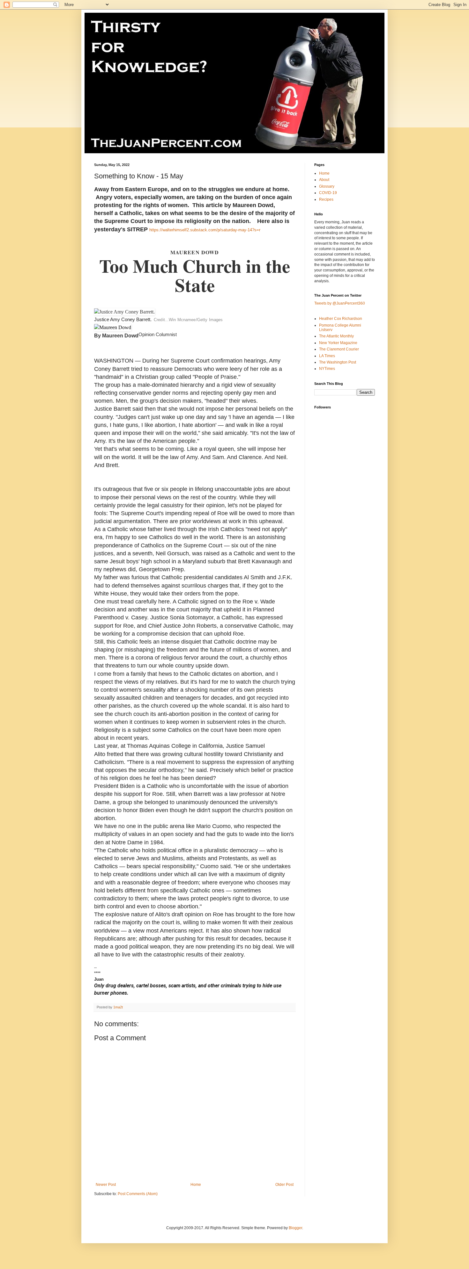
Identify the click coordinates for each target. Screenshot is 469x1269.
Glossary (326, 186)
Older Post (284, 1184)
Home (195, 1184)
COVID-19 (328, 193)
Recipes (326, 199)
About (324, 179)
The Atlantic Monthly (336, 336)
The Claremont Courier (339, 349)
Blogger (295, 1228)
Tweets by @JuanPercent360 (339, 303)
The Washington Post (337, 362)
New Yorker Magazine (338, 343)
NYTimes (327, 368)
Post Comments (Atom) (138, 1194)
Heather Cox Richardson (340, 318)
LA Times (327, 356)
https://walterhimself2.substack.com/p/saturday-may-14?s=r (204, 229)
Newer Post (106, 1184)
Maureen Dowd (120, 335)
